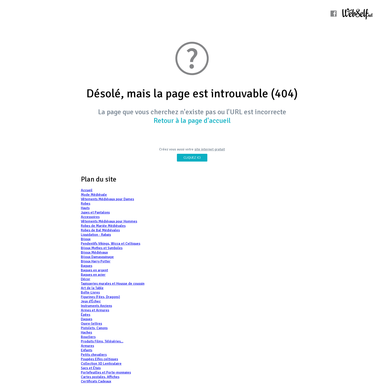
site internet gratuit (209, 149)
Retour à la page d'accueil (192, 120)
